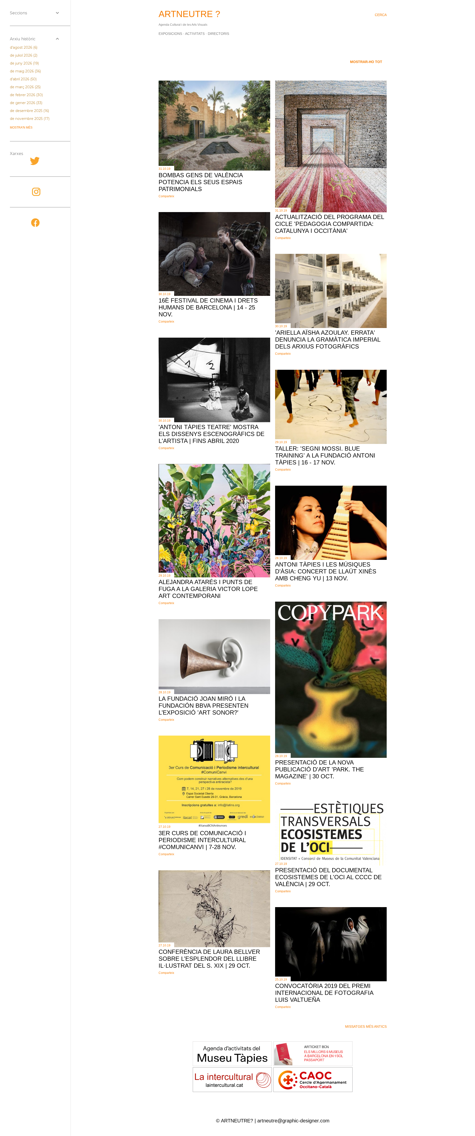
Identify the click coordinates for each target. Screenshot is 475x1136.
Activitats (195, 34)
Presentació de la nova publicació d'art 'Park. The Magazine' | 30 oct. (319, 769)
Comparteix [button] (166, 196)
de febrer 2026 (26, 95)
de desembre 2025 (29, 111)
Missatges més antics (366, 1026)
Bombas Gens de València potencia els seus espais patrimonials (201, 182)
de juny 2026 (24, 63)
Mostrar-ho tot (366, 62)
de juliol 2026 (23, 55)
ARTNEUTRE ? (189, 14)
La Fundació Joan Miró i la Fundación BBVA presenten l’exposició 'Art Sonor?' (203, 705)
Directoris (218, 34)
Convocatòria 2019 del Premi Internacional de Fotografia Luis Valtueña (324, 993)
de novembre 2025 (29, 118)
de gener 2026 (25, 103)
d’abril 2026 (23, 79)
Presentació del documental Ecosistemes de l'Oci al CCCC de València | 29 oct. (328, 877)
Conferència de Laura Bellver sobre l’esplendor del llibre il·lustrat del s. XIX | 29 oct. (209, 958)
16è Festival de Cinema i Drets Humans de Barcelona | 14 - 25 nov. (208, 307)
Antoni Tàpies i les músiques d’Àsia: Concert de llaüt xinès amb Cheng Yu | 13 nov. (325, 571)
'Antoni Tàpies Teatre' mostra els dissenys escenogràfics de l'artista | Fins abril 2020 (211, 434)
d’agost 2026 (23, 47)
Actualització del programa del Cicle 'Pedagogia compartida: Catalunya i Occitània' (329, 224)
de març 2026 (25, 87)
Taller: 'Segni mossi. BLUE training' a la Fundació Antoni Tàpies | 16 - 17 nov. (325, 455)
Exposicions (170, 34)
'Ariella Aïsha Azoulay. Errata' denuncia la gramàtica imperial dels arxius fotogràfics (327, 339)
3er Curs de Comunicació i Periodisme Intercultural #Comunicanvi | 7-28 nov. (202, 840)
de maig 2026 (25, 71)
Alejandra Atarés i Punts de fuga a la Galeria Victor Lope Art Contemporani (208, 589)
